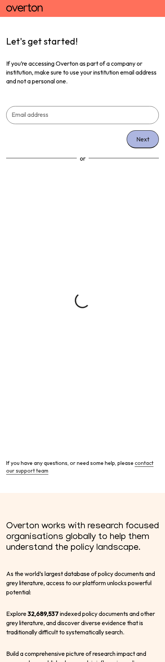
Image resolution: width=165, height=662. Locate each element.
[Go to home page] (24, 8)
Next (142, 139)
